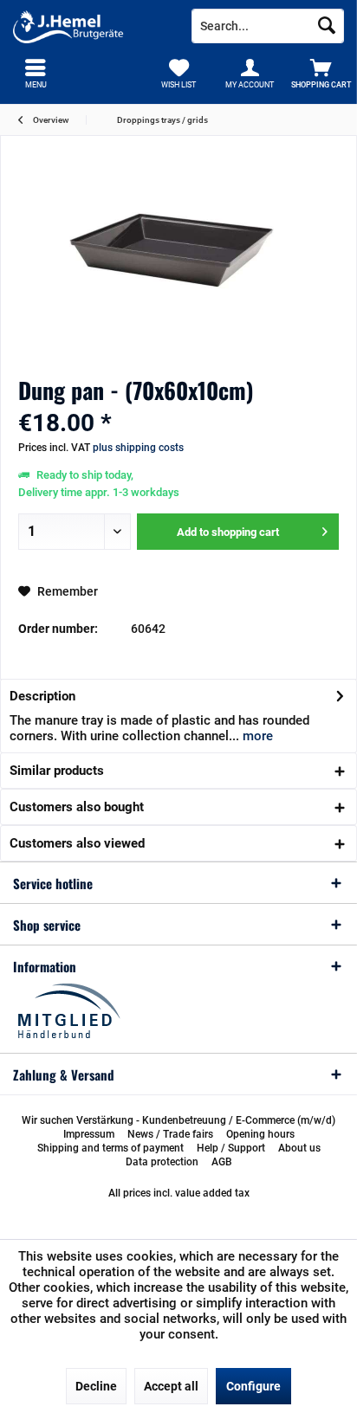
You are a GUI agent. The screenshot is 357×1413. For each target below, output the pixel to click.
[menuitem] (321, 73)
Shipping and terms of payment (110, 1148)
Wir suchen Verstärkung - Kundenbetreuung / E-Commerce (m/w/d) (178, 1120)
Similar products (57, 770)
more (256, 736)
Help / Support (231, 1148)
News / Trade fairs (170, 1134)
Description (42, 696)
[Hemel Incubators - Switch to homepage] (89, 26)
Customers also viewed (77, 843)
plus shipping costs (138, 448)
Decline (96, 1386)
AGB (221, 1162)
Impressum (88, 1134)
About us (299, 1148)
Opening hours (260, 1134)
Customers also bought (77, 807)
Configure (253, 1386)
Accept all (171, 1386)
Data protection (162, 1162)
